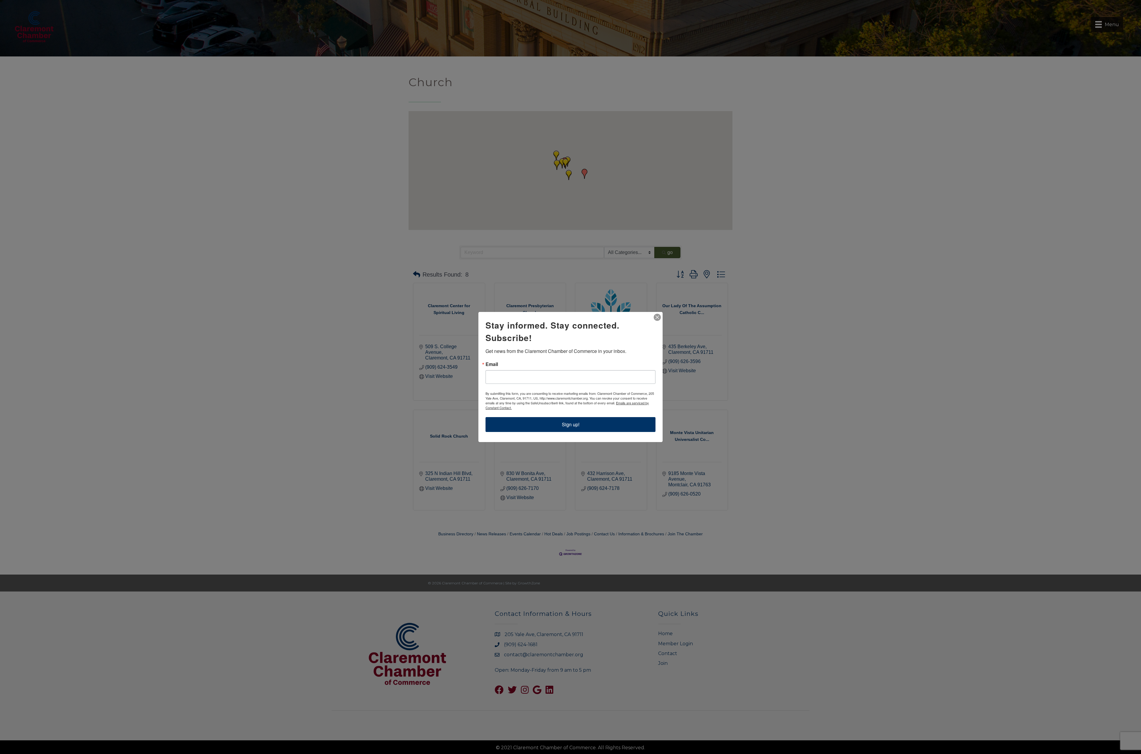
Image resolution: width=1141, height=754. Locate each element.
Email (492, 364)
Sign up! (570, 424)
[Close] (657, 317)
